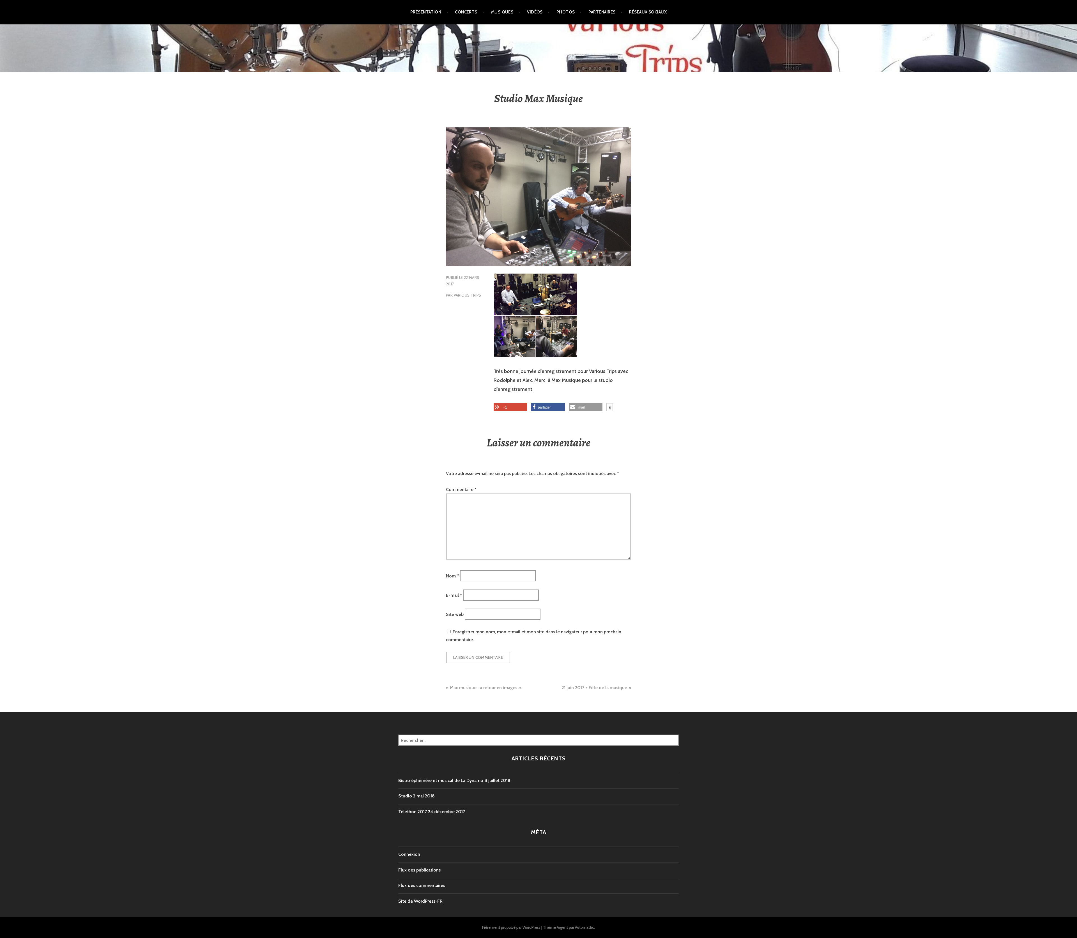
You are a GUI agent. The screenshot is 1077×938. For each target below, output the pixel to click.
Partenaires (601, 12)
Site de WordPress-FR (420, 901)
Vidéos (535, 12)
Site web (455, 614)
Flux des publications (419, 870)
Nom (452, 576)
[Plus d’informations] (610, 407)
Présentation (425, 12)
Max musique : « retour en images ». (486, 687)
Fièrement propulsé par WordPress (511, 927)
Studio (405, 796)
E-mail (454, 595)
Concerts (466, 12)
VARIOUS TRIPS (467, 295)
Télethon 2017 (412, 811)
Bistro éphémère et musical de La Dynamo (440, 780)
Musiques (502, 12)
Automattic (584, 927)
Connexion (409, 854)
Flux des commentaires (421, 885)
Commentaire (461, 489)
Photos (565, 12)
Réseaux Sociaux (648, 12)
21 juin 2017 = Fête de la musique (594, 687)
